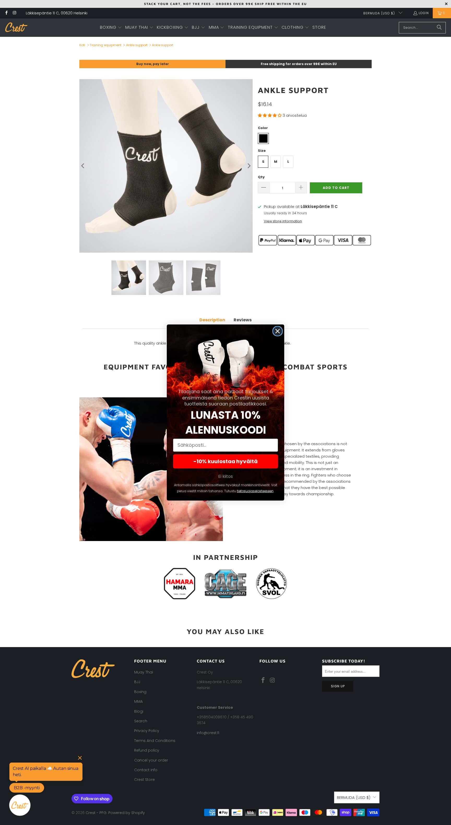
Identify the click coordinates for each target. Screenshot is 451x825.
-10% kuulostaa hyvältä (225, 461)
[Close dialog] (277, 331)
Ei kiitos (225, 476)
